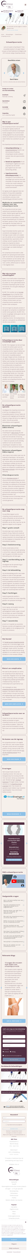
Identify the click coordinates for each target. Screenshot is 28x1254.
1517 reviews (6, 12)
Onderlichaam (18, 34)
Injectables (14, 1207)
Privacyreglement (17, 1252)
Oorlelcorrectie (14, 1195)
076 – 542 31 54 (14, 1146)
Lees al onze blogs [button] (13, 1021)
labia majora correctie (8, 469)
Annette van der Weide (12, 30)
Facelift (14, 1184)
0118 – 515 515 (14, 1154)
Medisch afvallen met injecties (14, 1200)
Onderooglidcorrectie (14, 1216)
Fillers (14, 1214)
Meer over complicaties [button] (13, 704)
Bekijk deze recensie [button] (14, 859)
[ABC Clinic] (7, 4)
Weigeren (14, 1244)
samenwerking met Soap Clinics (14, 1160)
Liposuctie (14, 1182)
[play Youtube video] (14, 881)
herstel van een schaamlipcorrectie (14, 642)
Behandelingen (9, 34)
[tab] (14, 901)
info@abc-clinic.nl (14, 1164)
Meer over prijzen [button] (13, 759)
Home (2, 34)
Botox (14, 1211)
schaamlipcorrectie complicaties (11, 689)
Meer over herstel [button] (13, 659)
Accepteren (14, 1239)
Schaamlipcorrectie (14, 1218)
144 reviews (20, 12)
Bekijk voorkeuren (14, 1248)
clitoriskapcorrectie (12, 478)
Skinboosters (14, 1193)
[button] (25, 1222)
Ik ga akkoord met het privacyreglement (12, 1055)
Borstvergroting (14, 1191)
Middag (13, 1051)
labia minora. (15, 433)
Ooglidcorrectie (14, 1209)
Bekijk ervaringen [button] (13, 814)
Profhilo (14, 1198)
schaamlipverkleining (11, 150)
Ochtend (6, 1051)
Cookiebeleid (9, 1252)
